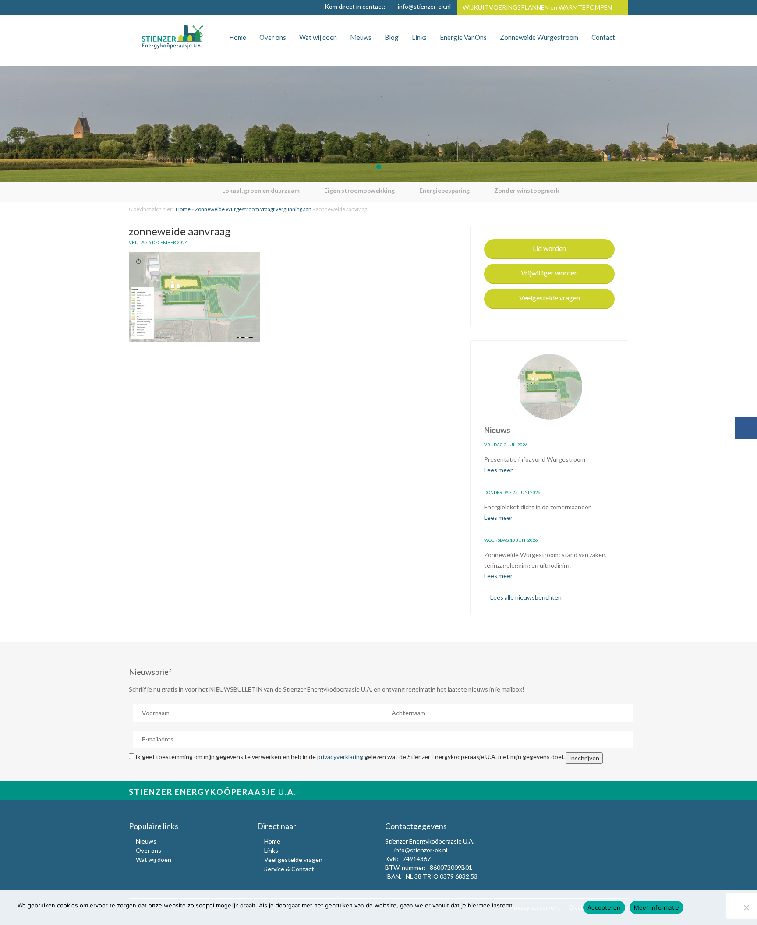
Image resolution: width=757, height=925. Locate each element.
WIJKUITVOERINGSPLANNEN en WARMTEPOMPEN (537, 7)
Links (419, 37)
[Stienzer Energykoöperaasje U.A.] (172, 36)
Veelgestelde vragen (549, 297)
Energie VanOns (463, 37)
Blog (392, 37)
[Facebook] (746, 428)
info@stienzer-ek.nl (424, 6)
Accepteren (604, 907)
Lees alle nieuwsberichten (525, 597)
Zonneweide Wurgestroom (539, 37)
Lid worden (549, 248)
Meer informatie (656, 907)
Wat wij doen (318, 37)
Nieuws (360, 37)
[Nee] (746, 907)
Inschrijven (584, 758)
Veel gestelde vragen (293, 859)
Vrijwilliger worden (549, 272)
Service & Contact (289, 868)
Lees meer (499, 469)
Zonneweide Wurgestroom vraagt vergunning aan (253, 209)
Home (237, 37)
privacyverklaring (340, 756)
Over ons (272, 37)
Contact (603, 37)
